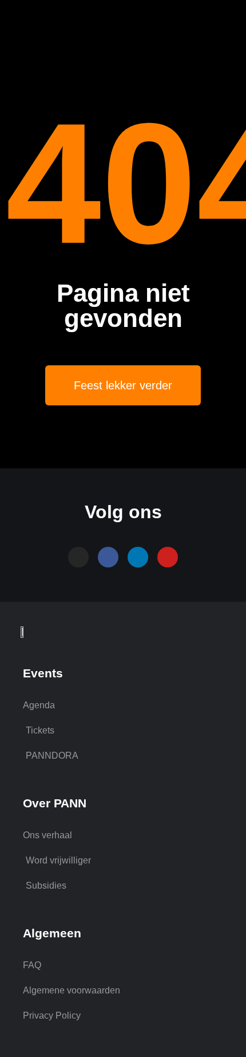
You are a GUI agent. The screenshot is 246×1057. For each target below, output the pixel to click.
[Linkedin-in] (138, 557)
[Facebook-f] (108, 557)
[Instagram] (78, 557)
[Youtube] (167, 557)
